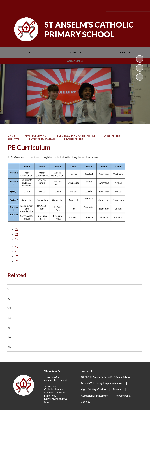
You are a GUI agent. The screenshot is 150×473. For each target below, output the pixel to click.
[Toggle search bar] (131, 6)
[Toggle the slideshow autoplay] (139, 59)
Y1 (16, 234)
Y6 (16, 261)
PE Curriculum (73, 139)
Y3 (16, 246)
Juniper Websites (113, 383)
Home (11, 136)
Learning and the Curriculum (75, 136)
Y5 (16, 256)
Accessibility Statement (94, 395)
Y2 (16, 239)
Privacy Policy (123, 395)
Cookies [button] (85, 401)
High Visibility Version (93, 389)
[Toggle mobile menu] (141, 5)
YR (16, 229)
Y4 (16, 251)
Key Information (35, 136)
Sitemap (117, 389)
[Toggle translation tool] (121, 6)
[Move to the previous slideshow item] (139, 68)
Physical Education (42, 139)
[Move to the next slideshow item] (139, 77)
